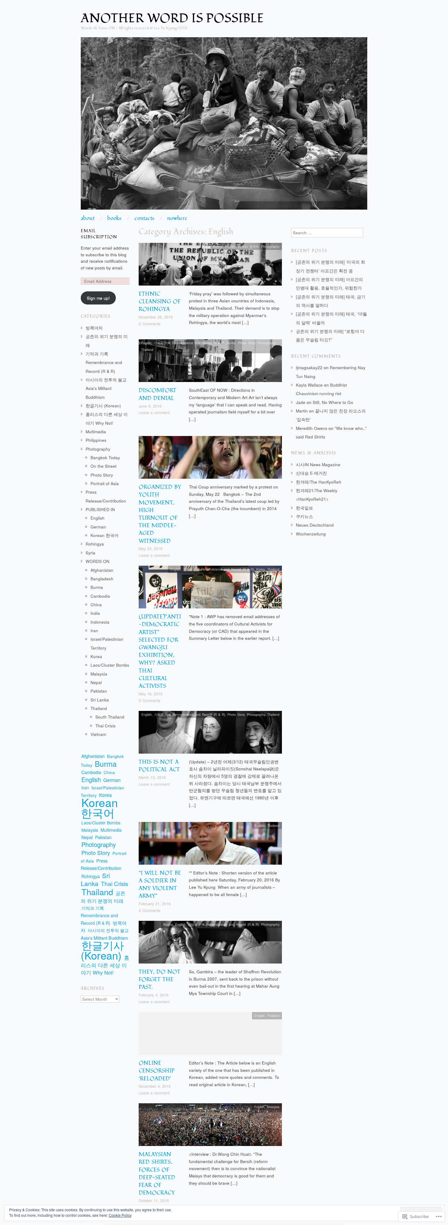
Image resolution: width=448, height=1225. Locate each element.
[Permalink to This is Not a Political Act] (210, 734)
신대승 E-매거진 (311, 473)
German (98, 527)
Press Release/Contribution (101, 864)
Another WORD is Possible (172, 18)
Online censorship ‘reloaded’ (157, 1070)
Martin (302, 411)
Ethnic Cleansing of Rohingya (159, 301)
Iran (94, 630)
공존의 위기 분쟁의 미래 (103, 897)
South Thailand (109, 717)
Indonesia (100, 622)
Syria (90, 553)
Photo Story (246, 342)
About (87, 218)
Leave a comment (154, 412)
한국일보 (304, 508)
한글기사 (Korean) (103, 406)
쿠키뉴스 (304, 516)
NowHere (177, 218)
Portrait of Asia (105, 483)
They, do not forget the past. (159, 979)
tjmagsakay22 (309, 367)
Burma (217, 246)
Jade (300, 402)
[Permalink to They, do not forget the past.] (210, 944)
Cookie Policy (120, 1215)
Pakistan (99, 691)
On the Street (103, 466)
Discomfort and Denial (157, 394)
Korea (231, 342)
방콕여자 (94, 328)
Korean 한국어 (248, 246)
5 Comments (149, 700)
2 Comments (149, 323)
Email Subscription (99, 234)
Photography (270, 246)
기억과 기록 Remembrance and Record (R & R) (189, 342)
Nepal (96, 682)
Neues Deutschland (315, 525)
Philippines (96, 440)
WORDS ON (97, 561)
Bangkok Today (105, 457)
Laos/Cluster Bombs (110, 665)
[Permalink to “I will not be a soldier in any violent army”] (210, 845)
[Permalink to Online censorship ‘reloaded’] (210, 1035)
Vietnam (98, 734)
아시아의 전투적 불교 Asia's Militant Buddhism (106, 388)
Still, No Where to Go (333, 402)
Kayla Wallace (309, 385)
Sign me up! (98, 298)
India (95, 613)
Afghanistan (102, 570)
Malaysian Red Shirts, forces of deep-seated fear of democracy (157, 1174)
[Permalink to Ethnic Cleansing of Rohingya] (210, 266)
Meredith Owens (311, 428)
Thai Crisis (105, 726)
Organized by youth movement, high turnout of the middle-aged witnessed (160, 514)
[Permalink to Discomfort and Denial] (210, 362)
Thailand (147, 349)
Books (114, 218)
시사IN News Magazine (318, 464)
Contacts (144, 218)
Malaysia (273, 1106)
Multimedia (96, 431)
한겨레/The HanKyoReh (318, 482)
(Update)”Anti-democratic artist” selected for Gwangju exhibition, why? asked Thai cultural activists (160, 651)
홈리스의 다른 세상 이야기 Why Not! (105, 965)
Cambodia (100, 596)
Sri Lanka (100, 700)
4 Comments (149, 910)
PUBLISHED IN (100, 509)
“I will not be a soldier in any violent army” (160, 884)
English (230, 246)
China (96, 604)
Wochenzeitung (311, 534)
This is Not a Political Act (159, 765)
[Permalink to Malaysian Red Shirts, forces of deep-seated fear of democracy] (210, 1126)
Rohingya (95, 544)
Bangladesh (102, 579)
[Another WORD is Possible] (224, 126)
